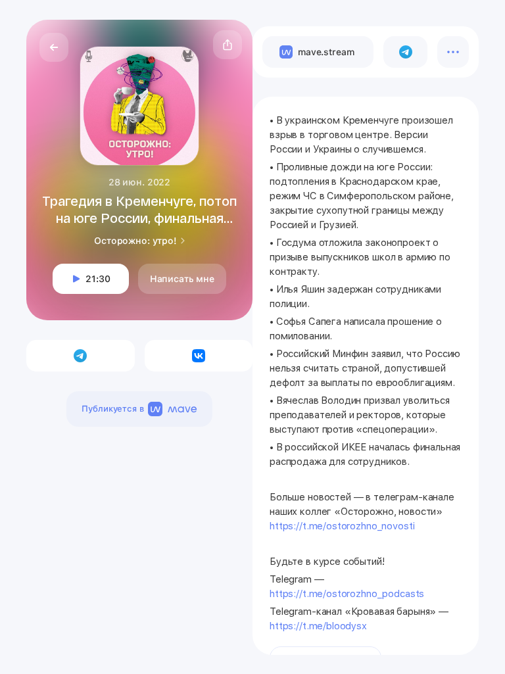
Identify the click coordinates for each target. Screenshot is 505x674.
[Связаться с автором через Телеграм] (80, 356)
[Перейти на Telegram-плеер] (405, 52)
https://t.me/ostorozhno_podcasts (347, 594)
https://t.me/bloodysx (318, 626)
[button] (227, 44)
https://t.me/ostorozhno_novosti (342, 526)
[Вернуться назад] (53, 47)
